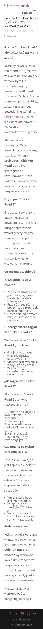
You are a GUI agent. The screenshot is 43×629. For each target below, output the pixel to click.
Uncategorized (10, 36)
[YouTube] (22, 613)
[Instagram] (28, 613)
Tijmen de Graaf (14, 31)
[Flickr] (34, 613)
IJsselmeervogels (21, 624)
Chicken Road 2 (15, 117)
